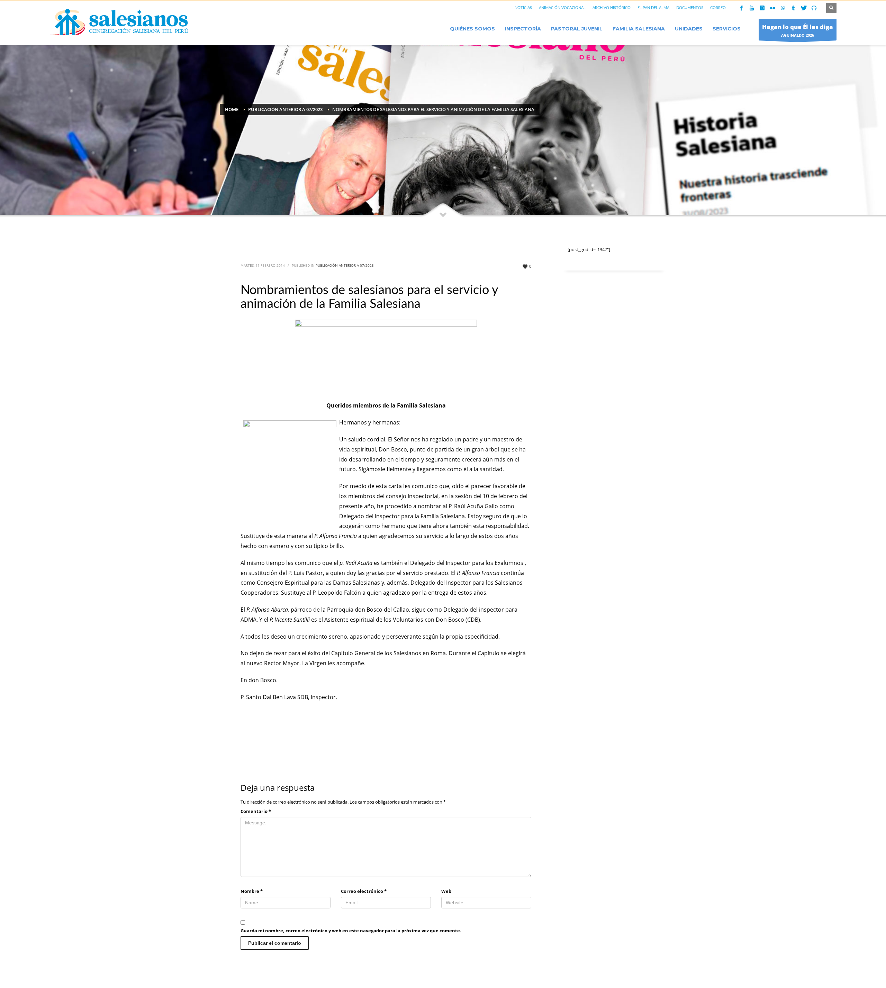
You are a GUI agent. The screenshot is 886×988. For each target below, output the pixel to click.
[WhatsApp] (783, 8)
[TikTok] (793, 8)
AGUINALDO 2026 (797, 30)
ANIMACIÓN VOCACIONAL (562, 8)
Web (446, 891)
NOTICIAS (523, 8)
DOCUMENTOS (689, 8)
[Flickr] (772, 8)
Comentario (256, 811)
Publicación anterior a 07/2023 (345, 265)
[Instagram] (762, 8)
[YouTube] (752, 8)
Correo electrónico (364, 891)
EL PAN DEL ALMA (653, 8)
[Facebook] (741, 8)
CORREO (718, 8)
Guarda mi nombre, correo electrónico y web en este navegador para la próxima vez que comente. (351, 930)
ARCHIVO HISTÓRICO (612, 8)
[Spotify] (814, 8)
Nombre (252, 891)
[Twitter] (803, 8)
